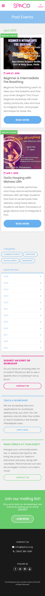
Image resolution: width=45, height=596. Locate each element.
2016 (6, 341)
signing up (23, 507)
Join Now (22, 519)
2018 (6, 328)
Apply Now (22, 430)
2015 (6, 348)
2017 (6, 335)
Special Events (10, 261)
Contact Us (22, 386)
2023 (6, 296)
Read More (22, 120)
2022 (6, 302)
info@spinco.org (23, 546)
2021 (6, 309)
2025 (6, 283)
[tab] (22, 276)
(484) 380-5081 (23, 551)
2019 (6, 322)
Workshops (27, 261)
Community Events (12, 254)
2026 (6, 276)
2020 (6, 315)
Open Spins (30, 254)
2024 (6, 289)
